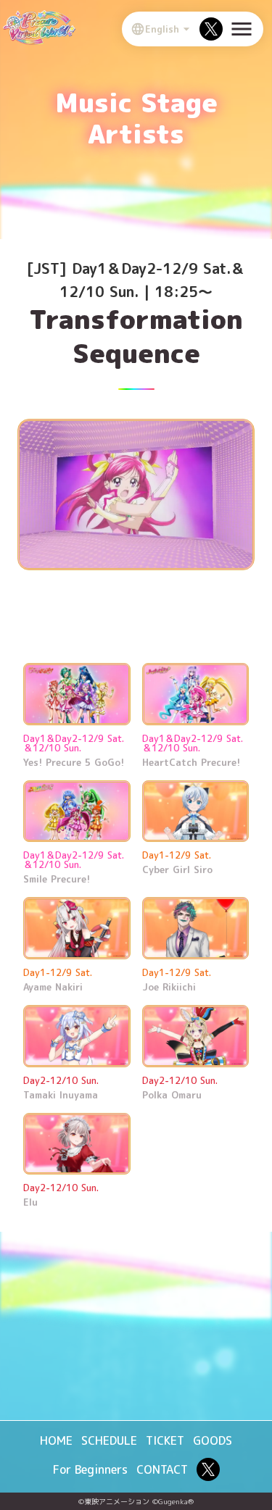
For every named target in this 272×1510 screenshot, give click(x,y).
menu (241, 29)
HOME (56, 1440)
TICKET (165, 1440)
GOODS (212, 1440)
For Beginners (90, 1469)
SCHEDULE (109, 1440)
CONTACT (162, 1469)
